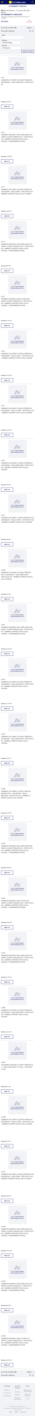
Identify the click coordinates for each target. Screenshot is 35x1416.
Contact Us (7, 1393)
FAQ (27, 1399)
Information (4, 21)
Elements (12, 31)
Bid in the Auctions (28, 1395)
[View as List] (30, 31)
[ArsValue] (17, 2)
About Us (7, 1390)
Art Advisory (7, 1396)
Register (17, 1395)
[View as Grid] (33, 31)
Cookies (16, 1412)
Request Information (17, 1398)
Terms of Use (23, 1412)
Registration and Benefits (28, 1390)
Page (28, 28)
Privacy (10, 1412)
